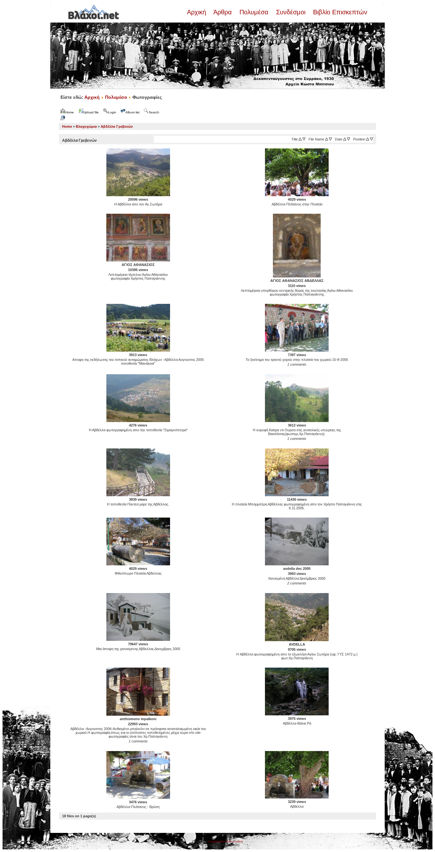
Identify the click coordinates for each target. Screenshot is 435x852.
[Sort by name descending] (330, 139)
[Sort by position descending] (371, 139)
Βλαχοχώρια (86, 126)
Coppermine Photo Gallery (226, 841)
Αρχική (197, 12)
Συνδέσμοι (290, 12)
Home (67, 126)
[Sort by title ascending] (300, 139)
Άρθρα (223, 12)
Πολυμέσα (254, 12)
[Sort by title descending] (304, 139)
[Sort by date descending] (348, 139)
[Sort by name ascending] (326, 139)
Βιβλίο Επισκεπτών (339, 12)
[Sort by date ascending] (344, 139)
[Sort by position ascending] (367, 139)
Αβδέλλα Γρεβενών (117, 126)
